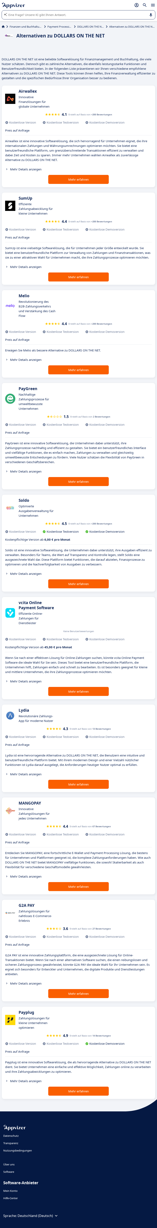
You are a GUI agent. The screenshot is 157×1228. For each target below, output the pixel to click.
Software (8, 1172)
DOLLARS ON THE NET (90, 26)
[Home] (3, 26)
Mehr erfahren (78, 179)
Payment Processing (59, 26)
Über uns (9, 1164)
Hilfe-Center (10, 1198)
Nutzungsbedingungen (17, 1150)
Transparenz (10, 1143)
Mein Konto (10, 1191)
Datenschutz (11, 1136)
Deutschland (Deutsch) (35, 1215)
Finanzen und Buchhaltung (26, 26)
